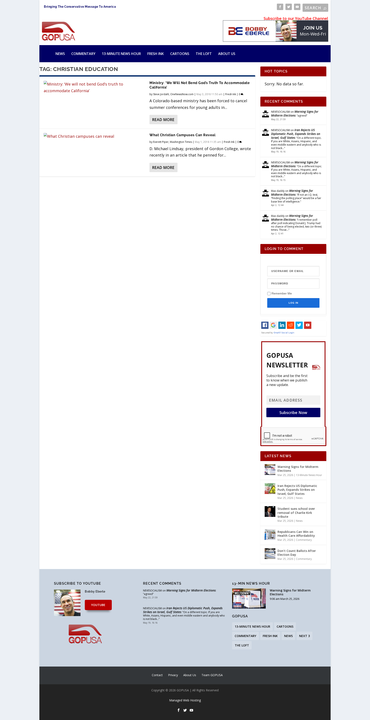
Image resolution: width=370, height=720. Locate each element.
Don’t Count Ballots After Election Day (297, 553)
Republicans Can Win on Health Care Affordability (296, 534)
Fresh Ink (155, 53)
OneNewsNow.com (182, 94)
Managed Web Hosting (185, 700)
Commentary (83, 53)
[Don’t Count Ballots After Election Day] (270, 553)
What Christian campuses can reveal (182, 135)
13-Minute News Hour (121, 53)
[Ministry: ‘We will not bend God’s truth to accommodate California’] (94, 87)
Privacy (173, 675)
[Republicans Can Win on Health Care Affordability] (270, 534)
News (60, 53)
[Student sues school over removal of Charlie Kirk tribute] (270, 511)
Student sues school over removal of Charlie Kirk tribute (296, 512)
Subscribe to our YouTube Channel (296, 18)
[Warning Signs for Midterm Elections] (270, 469)
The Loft (204, 53)
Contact (157, 675)
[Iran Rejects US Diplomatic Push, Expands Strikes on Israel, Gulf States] (270, 488)
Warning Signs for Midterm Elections (294, 113)
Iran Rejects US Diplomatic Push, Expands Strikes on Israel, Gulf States (295, 134)
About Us (226, 53)
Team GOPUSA (212, 675)
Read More (163, 119)
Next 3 (304, 636)
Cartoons (179, 53)
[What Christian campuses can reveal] (94, 136)
